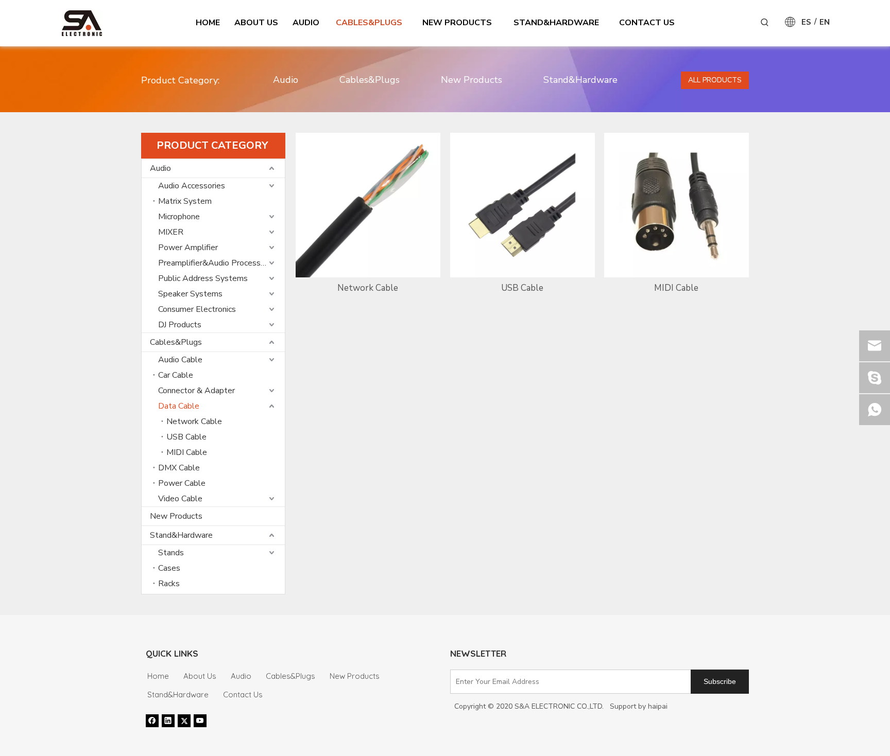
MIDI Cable (186, 452)
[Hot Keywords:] (765, 22)
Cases (169, 568)
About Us (199, 676)
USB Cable (186, 437)
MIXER (170, 232)
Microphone (179, 216)
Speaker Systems (190, 294)
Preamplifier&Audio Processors (215, 263)
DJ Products (179, 324)
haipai (658, 706)
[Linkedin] (168, 720)
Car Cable (175, 375)
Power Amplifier (188, 247)
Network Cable (194, 421)
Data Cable (178, 406)
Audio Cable (180, 359)
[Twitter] (184, 720)
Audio (285, 80)
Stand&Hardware (580, 80)
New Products (471, 80)
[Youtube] (200, 720)
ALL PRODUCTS (715, 80)
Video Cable (180, 498)
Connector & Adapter (196, 390)
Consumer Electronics (197, 309)
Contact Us (243, 694)
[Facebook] (152, 720)
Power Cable (182, 483)
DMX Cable (179, 467)
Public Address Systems (203, 278)
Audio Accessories (191, 185)
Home (158, 676)
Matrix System (185, 201)
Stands (171, 552)
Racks (169, 583)
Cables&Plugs (369, 80)
